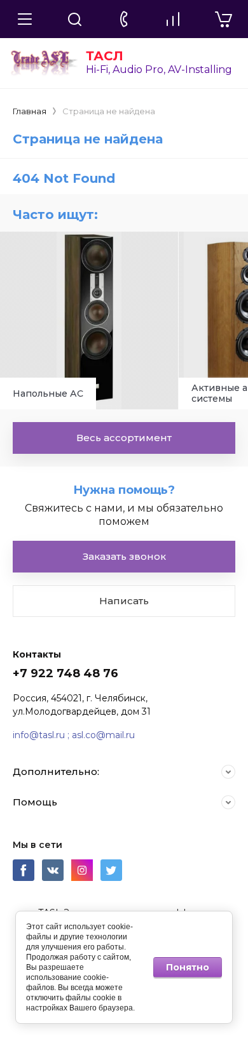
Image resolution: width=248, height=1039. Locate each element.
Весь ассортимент (124, 438)
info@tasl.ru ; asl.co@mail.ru (74, 735)
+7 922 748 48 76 (65, 673)
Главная (29, 111)
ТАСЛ (104, 55)
